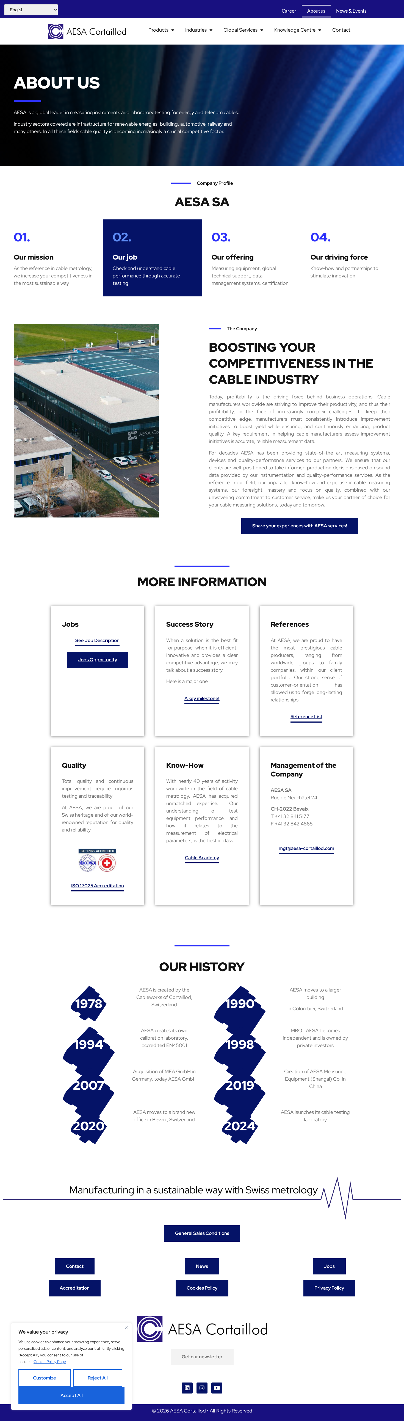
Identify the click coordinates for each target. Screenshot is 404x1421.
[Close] (126, 1327)
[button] (97, 641)
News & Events (351, 11)
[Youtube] (216, 1388)
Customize (44, 1378)
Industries (196, 30)
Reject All (98, 1378)
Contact (341, 30)
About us (316, 11)
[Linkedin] (187, 1388)
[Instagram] (202, 1388)
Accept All (71, 1395)
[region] (71, 1366)
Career (289, 11)
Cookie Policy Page (50, 1361)
